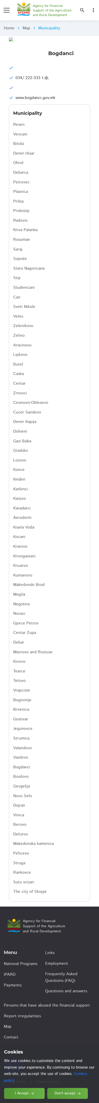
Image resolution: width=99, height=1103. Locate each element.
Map (26, 28)
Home (9, 28)
